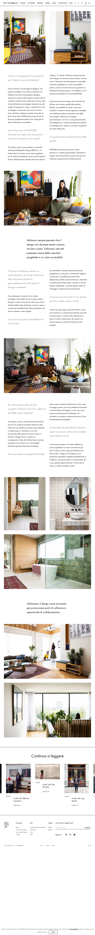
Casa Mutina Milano (21, 885)
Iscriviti (87, 884)
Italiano (50, 885)
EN (90, 3)
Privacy (41, 901)
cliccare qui (74, 929)
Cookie (47, 901)
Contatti (18, 890)
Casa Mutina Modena (21, 888)
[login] (82, 2)
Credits (89, 901)
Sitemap (53, 901)
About (17, 883)
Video (31, 888)
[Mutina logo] (10, 881)
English (50, 883)
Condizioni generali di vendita (37, 883)
